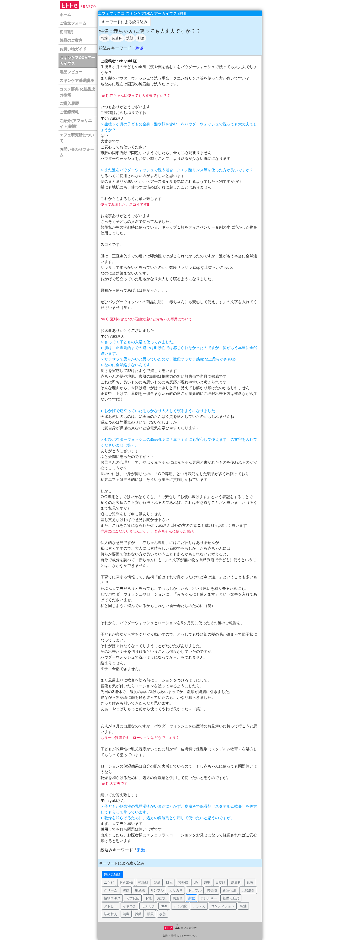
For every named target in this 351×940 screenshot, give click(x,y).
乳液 (249, 882)
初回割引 (67, 31)
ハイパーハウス (187, 935)
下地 (148, 898)
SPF (207, 882)
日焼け (220, 882)
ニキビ (109, 882)
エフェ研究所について (77, 138)
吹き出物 (126, 882)
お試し (162, 898)
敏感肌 (140, 890)
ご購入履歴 (69, 103)
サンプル (157, 890)
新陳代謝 (229, 890)
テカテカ (199, 906)
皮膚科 (117, 38)
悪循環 (212, 890)
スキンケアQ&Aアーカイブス (77, 60)
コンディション (222, 906)
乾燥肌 (143, 882)
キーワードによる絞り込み (125, 21)
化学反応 (132, 898)
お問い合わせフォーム (77, 152)
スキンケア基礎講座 (77, 80)
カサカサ (176, 890)
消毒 (126, 914)
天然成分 (248, 890)
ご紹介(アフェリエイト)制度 (76, 123)
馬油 (243, 906)
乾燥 (104, 38)
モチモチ (148, 906)
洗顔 (129, 38)
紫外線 (183, 882)
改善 (162, 914)
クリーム (110, 890)
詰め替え (110, 914)
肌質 (150, 914)
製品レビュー (71, 72)
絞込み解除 (112, 874)
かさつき (129, 906)
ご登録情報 (69, 112)
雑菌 (138, 914)
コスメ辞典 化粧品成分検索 (77, 92)
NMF (164, 906)
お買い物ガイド (73, 49)
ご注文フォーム (73, 23)
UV (196, 882)
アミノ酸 (180, 906)
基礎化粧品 (231, 898)
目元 (169, 882)
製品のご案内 (71, 40)
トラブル (195, 890)
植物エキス (112, 898)
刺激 (140, 38)
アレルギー (208, 898)
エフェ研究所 (189, 927)
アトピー (110, 906)
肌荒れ (178, 898)
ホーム (65, 14)
